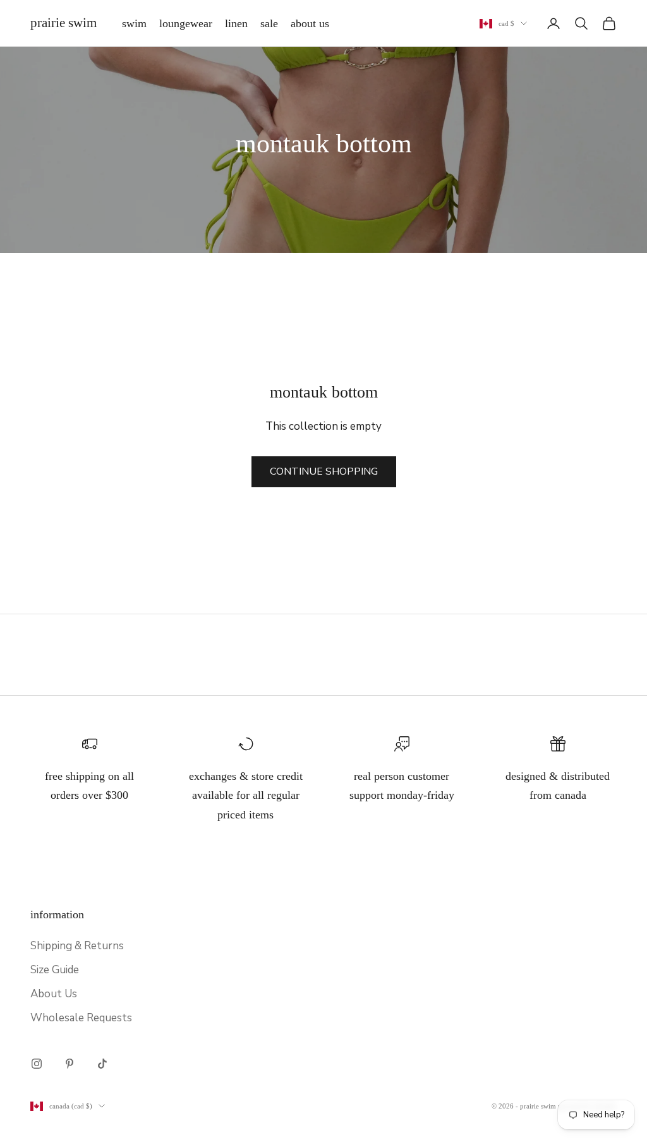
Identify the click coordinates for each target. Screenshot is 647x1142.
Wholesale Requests (81, 1018)
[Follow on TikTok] (102, 1063)
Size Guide (54, 970)
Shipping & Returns (77, 946)
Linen (236, 23)
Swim (134, 23)
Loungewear (185, 23)
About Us (310, 23)
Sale (269, 23)
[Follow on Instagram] (36, 1063)
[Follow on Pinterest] (69, 1063)
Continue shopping (324, 471)
